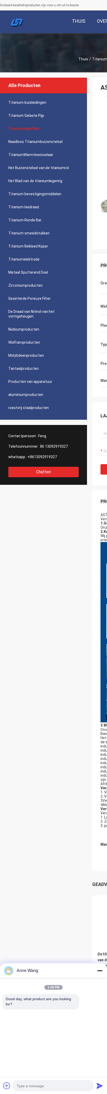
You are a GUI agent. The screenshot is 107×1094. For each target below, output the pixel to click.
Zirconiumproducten (25, 285)
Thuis (83, 59)
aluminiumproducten (25, 395)
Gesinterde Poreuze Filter (29, 298)
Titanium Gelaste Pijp (26, 115)
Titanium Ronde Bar (25, 220)
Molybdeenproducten (26, 355)
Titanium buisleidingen (27, 102)
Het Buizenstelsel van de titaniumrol (38, 168)
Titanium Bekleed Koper (28, 246)
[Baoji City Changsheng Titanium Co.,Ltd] (16, 22)
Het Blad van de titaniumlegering (35, 181)
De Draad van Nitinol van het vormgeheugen (31, 313)
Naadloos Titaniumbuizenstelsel (35, 142)
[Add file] (6, 1085)
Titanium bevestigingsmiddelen (34, 194)
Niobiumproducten (23, 329)
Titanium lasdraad (23, 207)
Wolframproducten (24, 342)
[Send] (100, 1085)
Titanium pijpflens (24, 128)
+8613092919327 (42, 457)
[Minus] (100, 971)
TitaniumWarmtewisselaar (30, 155)
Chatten (43, 471)
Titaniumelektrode (23, 259)
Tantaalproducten (23, 368)
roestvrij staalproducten (28, 408)
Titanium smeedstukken (29, 233)
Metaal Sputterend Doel (28, 272)
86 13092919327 (54, 446)
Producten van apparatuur (30, 381)
